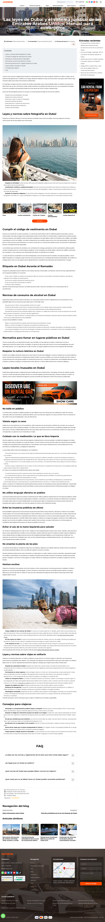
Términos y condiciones (91, 917)
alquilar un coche (24, 683)
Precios (32, 863)
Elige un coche (91, 115)
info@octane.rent (6, 868)
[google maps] (97, 2)
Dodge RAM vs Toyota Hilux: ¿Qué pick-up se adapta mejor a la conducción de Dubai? (91, 68)
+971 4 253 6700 (79, 2)
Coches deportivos (69, 215)
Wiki (31, 883)
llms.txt (101, 917)
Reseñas (33, 880)
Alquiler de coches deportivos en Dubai (62, 904)
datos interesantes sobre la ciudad (48, 650)
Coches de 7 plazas (39, 215)
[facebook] (11, 872)
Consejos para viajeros (12, 68)
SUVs (4, 215)
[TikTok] (20, 872)
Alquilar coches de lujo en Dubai (88, 903)
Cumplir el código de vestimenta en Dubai (18, 56)
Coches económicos (24, 215)
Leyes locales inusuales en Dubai (15, 65)
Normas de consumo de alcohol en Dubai (18, 61)
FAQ (6, 70)
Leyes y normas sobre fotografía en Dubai (18, 54)
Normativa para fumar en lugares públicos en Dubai (21, 63)
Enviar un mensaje (91, 883)
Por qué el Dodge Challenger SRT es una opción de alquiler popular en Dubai (92, 54)
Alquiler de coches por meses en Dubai (13, 908)
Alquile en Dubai (9, 900)
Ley (73, 44)
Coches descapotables (52, 216)
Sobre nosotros (35, 877)
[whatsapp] (87, 2)
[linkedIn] (17, 872)
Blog (54, 32)
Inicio (50, 32)
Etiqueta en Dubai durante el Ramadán (17, 59)
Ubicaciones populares (37, 866)
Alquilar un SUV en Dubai (34, 903)
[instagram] (89, 2)
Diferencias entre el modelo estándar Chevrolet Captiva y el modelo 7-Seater (92, 61)
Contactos (33, 874)
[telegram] (92, 2)
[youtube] (94, 2)
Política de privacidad (76, 917)
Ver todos (40, 221)
